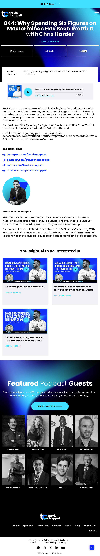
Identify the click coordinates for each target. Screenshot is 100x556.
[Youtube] (63, 548)
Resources (42, 525)
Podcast (11, 74)
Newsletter (90, 525)
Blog (77, 525)
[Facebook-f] (38, 548)
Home (10, 71)
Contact (92, 530)
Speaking (28, 525)
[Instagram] (44, 548)
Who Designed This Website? (50, 553)
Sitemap (63, 542)
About (16, 525)
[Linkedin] (57, 548)
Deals (68, 525)
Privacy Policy (51, 542)
